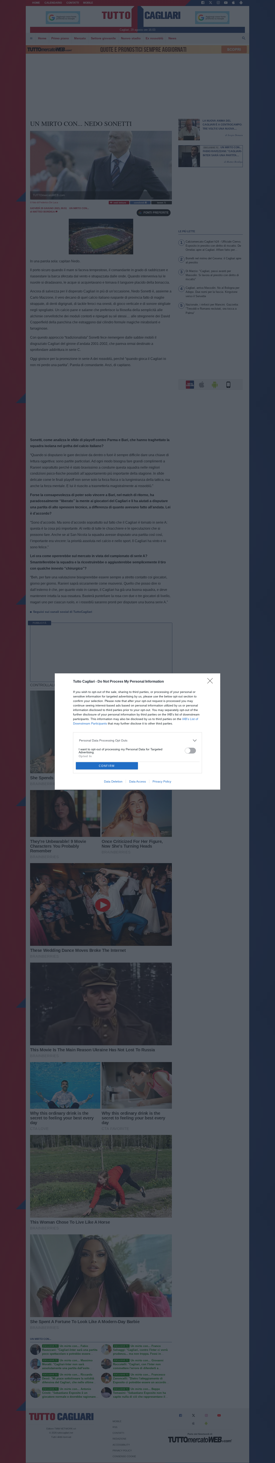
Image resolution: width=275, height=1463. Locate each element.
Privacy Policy (162, 781)
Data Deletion (113, 781)
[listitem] (137, 740)
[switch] (190, 751)
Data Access (137, 781)
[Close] (211, 682)
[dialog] (137, 731)
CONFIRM (107, 765)
